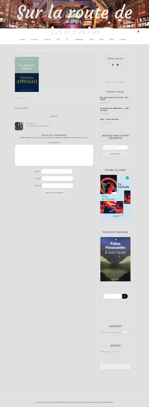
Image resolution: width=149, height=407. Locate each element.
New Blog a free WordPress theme (82, 402)
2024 (91, 39)
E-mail (38, 178)
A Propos (34, 39)
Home (22, 39)
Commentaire (54, 142)
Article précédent (21, 108)
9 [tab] (122, 82)
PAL (58, 39)
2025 (101, 39)
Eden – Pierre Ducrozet (109, 119)
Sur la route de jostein (74, 23)
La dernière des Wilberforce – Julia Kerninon (114, 109)
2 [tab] (109, 82)
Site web (38, 186)
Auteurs (48, 39)
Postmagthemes (106, 402)
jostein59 (32, 123)
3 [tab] (111, 82)
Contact (123, 39)
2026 (111, 39)
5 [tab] (115, 82)
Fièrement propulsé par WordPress (49, 402)
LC (67, 39)
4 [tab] (113, 82)
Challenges (79, 39)
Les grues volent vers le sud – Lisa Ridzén (114, 98)
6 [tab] (117, 82)
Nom (38, 171)
